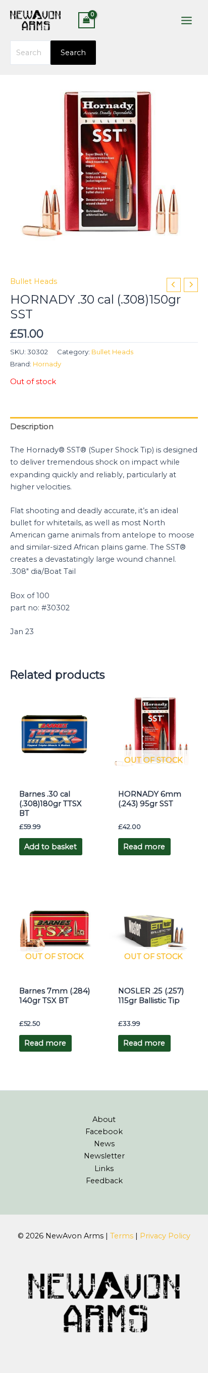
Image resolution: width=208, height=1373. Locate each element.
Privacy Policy (165, 1235)
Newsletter (104, 1155)
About (104, 1119)
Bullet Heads (33, 281)
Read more (144, 846)
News (104, 1143)
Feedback (104, 1180)
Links (104, 1168)
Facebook (104, 1131)
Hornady (47, 364)
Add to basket (50, 846)
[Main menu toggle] (186, 20)
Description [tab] (32, 426)
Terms (121, 1235)
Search (73, 52)
